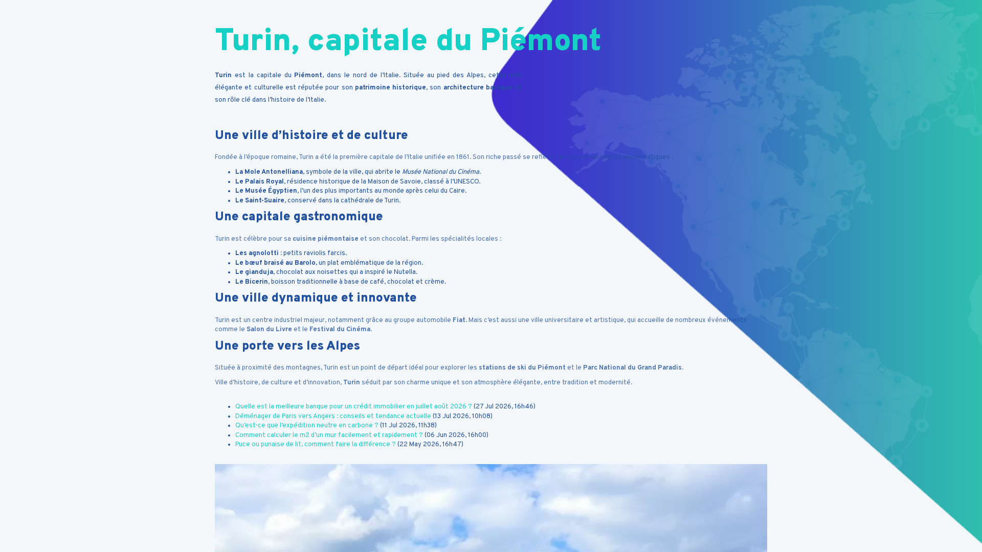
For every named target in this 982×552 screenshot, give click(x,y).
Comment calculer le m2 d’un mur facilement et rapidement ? (329, 435)
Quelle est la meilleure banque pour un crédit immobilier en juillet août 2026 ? (353, 407)
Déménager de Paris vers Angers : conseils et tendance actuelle (333, 416)
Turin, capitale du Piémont (408, 42)
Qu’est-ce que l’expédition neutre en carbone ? (306, 426)
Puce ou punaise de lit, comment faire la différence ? (315, 445)
